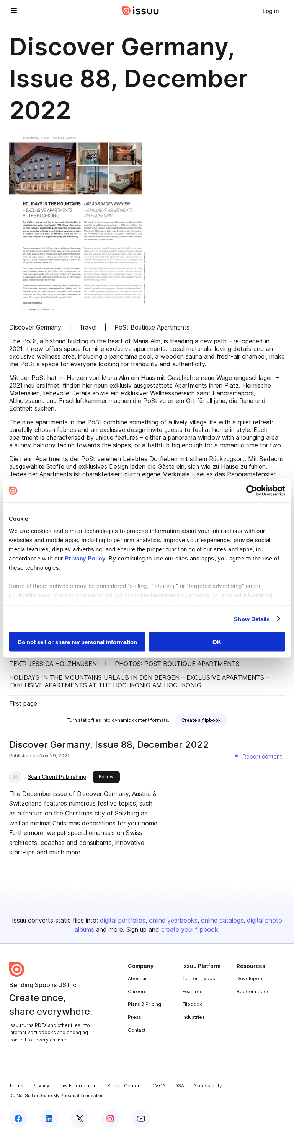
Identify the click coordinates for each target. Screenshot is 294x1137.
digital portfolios (122, 920)
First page (23, 703)
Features (192, 991)
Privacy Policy (85, 558)
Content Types (198, 978)
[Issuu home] (140, 10)
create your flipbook (189, 929)
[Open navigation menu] (13, 10)
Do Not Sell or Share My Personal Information (56, 1095)
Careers (137, 991)
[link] (270, 10)
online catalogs (222, 920)
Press (134, 1017)
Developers (250, 978)
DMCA (158, 1085)
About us (138, 978)
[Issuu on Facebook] (18, 1118)
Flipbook (192, 1004)
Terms (16, 1085)
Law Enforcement (78, 1085)
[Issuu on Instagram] (110, 1118)
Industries (193, 1017)
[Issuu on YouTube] (141, 1118)
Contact (136, 1030)
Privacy (41, 1085)
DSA (179, 1085)
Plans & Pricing (144, 1004)
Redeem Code (253, 991)
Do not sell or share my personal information (77, 642)
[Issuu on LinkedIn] (49, 1118)
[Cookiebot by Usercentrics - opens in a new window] (251, 491)
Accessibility (207, 1085)
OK (216, 642)
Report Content (124, 1085)
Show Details (252, 619)
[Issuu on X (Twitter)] (79, 1118)
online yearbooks (173, 920)
